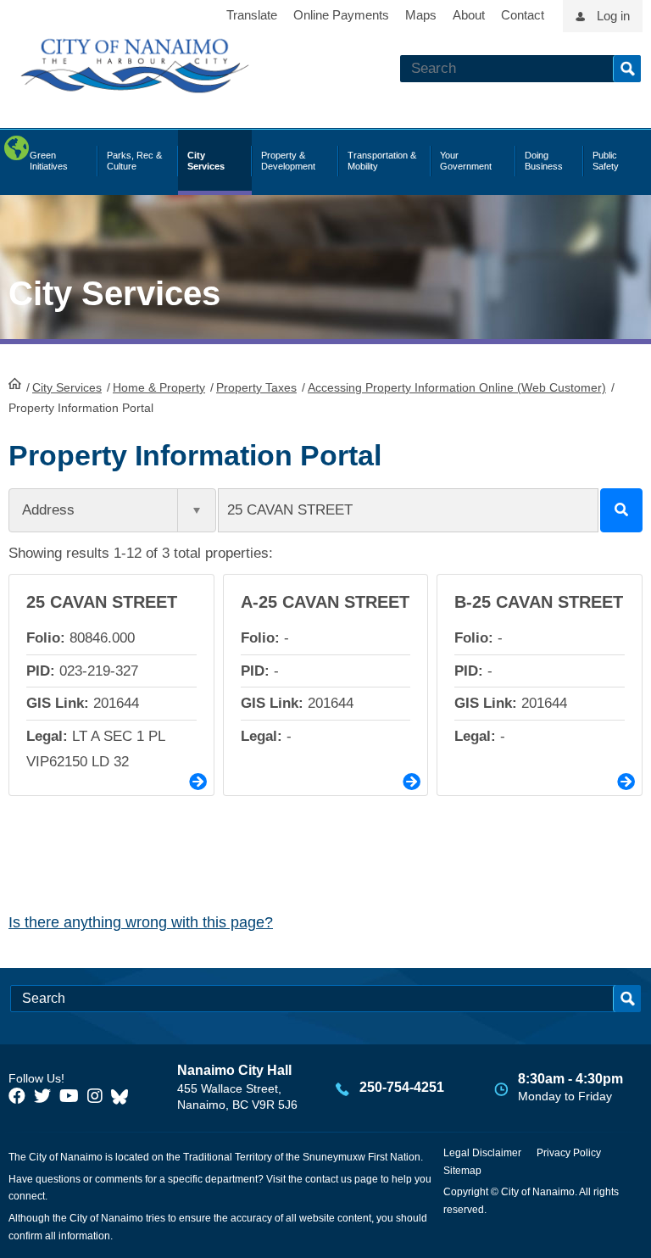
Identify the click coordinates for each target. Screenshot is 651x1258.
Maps (421, 15)
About (469, 15)
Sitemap (462, 1171)
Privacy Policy (569, 1153)
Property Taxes (256, 387)
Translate (251, 15)
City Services (67, 387)
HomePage (14, 383)
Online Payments (341, 15)
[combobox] (112, 510)
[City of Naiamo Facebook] (16, 1096)
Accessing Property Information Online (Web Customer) (457, 387)
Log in (613, 15)
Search (627, 68)
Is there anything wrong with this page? (140, 922)
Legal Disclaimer (482, 1153)
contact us (328, 1179)
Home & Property (159, 387)
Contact (522, 15)
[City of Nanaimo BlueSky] (123, 1096)
